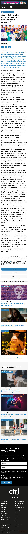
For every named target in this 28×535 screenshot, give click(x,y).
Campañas (3, 515)
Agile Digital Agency (5, 532)
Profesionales (17, 516)
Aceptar (14, 269)
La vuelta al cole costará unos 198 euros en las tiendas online (13, 440)
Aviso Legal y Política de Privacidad (6, 524)
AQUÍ (10, 261)
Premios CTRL (4, 503)
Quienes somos (4, 501)
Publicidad (17, 526)
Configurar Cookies (19, 524)
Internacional (17, 505)
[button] (26, 256)
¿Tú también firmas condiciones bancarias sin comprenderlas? (11, 391)
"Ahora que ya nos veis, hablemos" (11, 358)
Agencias (3, 511)
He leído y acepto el (13, 471)
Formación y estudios (19, 501)
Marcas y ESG (17, 510)
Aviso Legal (17, 278)
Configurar (14, 276)
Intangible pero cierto (19, 503)
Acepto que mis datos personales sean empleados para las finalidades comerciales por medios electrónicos (13, 477)
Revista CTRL (4, 505)
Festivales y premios (5, 519)
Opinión (16, 514)
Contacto (3, 509)
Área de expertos (5, 513)
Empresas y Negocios (5, 517)
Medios (16, 512)
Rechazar (14, 272)
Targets (16, 518)
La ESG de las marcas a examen (19, 508)
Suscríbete (3, 507)
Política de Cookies (11, 278)
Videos (16, 520)
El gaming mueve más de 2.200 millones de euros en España (13, 415)
